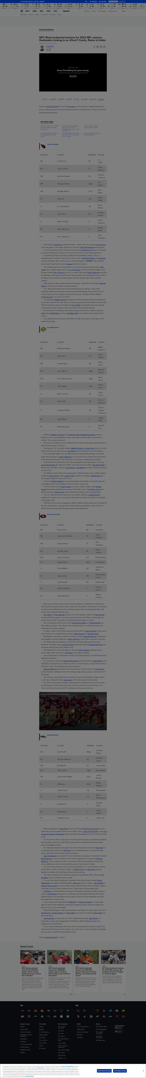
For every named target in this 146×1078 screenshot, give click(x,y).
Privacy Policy (40, 1068)
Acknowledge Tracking (120, 1070)
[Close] (143, 1071)
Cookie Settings (29, 1076)
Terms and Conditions (68, 1066)
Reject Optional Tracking (104, 1070)
